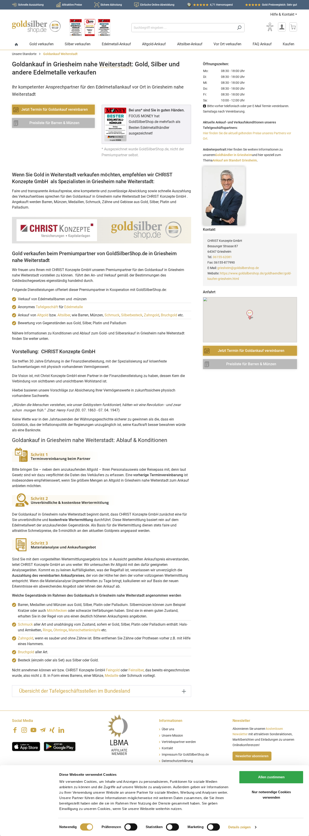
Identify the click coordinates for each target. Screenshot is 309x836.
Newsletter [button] (241, 720)
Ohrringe (60, 630)
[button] (250, 315)
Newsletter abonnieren (252, 756)
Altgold (42, 315)
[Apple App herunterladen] (26, 746)
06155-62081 (222, 257)
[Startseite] (16, 45)
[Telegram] (43, 730)
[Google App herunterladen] (60, 746)
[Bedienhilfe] (269, 26)
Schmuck (112, 315)
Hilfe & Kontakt (282, 14)
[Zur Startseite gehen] (36, 26)
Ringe (47, 630)
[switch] (130, 827)
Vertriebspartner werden (179, 742)
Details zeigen (239, 827)
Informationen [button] (170, 720)
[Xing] (52, 730)
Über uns (168, 729)
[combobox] (182, 27)
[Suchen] (239, 27)
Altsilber (63, 315)
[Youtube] (33, 730)
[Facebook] (15, 730)
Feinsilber (136, 670)
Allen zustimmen (271, 777)
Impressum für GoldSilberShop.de (185, 755)
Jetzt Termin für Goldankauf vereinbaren (54, 109)
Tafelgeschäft (47, 307)
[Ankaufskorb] (293, 26)
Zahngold (151, 315)
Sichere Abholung (111, 4)
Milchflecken (57, 610)
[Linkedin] (61, 730)
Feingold (113, 670)
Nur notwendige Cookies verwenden (271, 794)
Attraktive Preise (72, 4)
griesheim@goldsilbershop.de (238, 268)
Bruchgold (169, 315)
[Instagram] (24, 730)
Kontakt (167, 748)
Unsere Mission (172, 736)
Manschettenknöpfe (84, 630)
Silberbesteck (131, 315)
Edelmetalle (73, 307)
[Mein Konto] (282, 26)
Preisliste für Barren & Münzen (54, 123)
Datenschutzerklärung (177, 761)
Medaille (111, 675)
